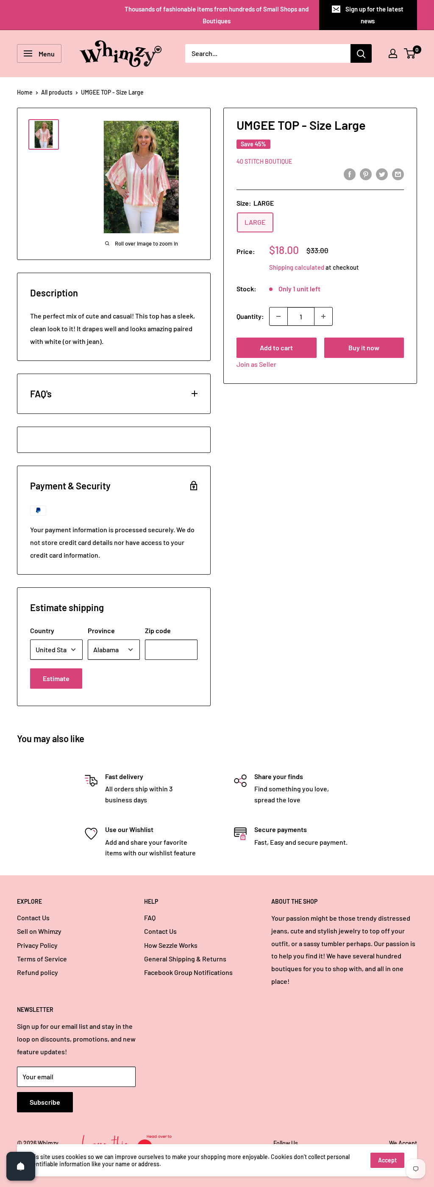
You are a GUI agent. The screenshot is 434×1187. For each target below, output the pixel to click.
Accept (387, 1160)
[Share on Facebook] (350, 174)
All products (56, 92)
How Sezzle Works (171, 945)
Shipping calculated (296, 267)
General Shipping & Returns (185, 959)
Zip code (158, 630)
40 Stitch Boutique (264, 161)
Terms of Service (42, 959)
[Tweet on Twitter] (382, 174)
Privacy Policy (37, 945)
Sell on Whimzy (39, 931)
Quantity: (250, 316)
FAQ (150, 917)
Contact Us (33, 917)
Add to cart (276, 348)
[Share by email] (398, 174)
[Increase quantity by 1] (323, 316)
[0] (410, 53)
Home (25, 92)
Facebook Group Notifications (188, 972)
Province (101, 630)
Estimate (56, 678)
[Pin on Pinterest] (366, 174)
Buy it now (363, 348)
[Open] (20, 1166)
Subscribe (45, 1102)
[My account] (393, 53)
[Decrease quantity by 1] (278, 316)
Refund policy (37, 972)
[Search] (361, 53)
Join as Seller (256, 364)
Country (42, 630)
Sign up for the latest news (374, 15)
